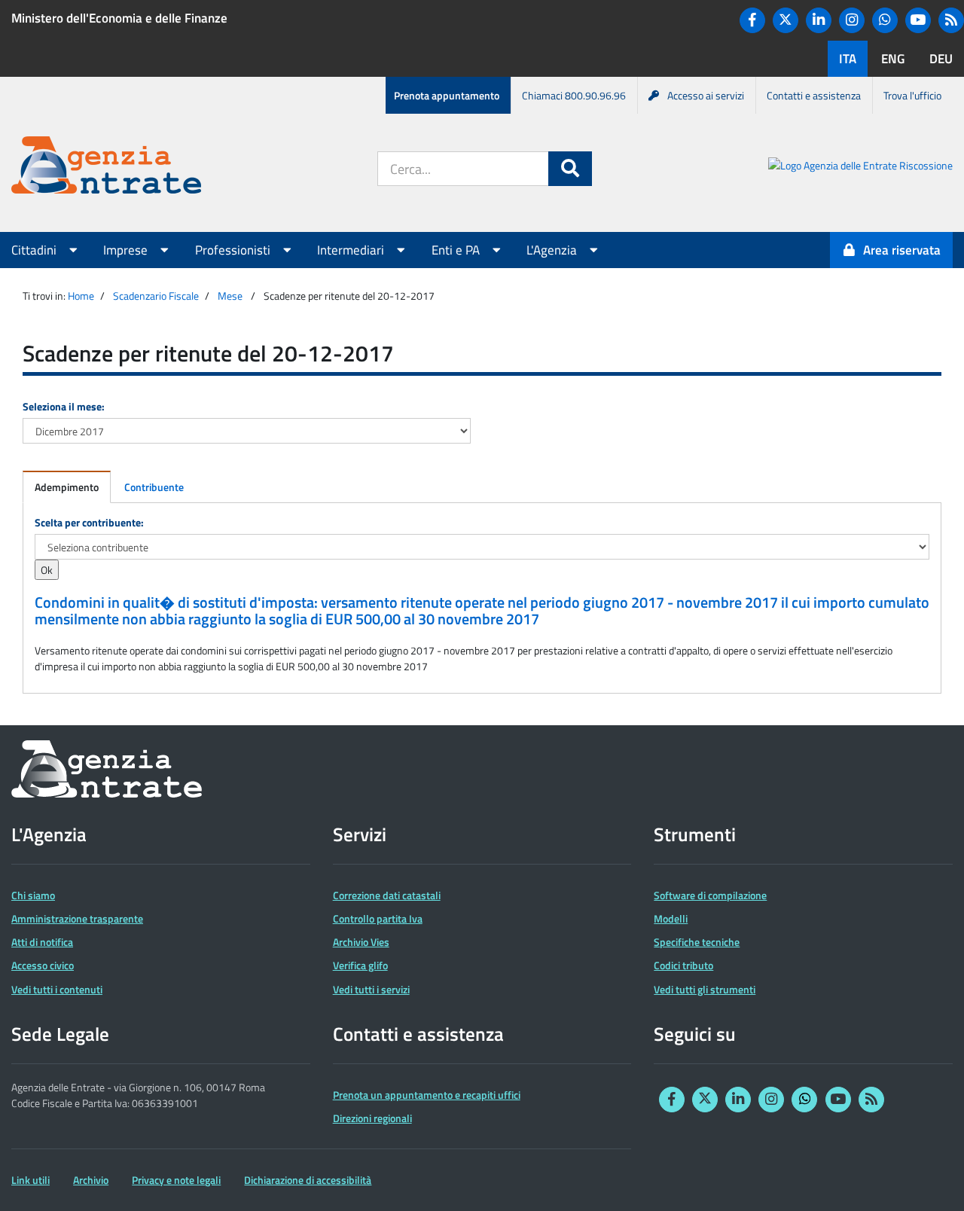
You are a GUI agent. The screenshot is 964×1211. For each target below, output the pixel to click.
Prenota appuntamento (446, 95)
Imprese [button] (127, 250)
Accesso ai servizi (705, 95)
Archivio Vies (361, 942)
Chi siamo (33, 895)
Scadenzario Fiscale (156, 296)
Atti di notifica (42, 942)
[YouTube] (918, 20)
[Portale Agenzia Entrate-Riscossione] (860, 167)
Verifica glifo (360, 965)
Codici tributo (683, 965)
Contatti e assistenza (814, 95)
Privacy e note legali (176, 1180)
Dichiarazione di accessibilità (307, 1180)
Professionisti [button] (234, 250)
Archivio (90, 1180)
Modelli (671, 918)
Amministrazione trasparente (77, 918)
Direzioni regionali (372, 1118)
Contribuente (154, 487)
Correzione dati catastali (387, 895)
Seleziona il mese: (64, 406)
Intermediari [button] (352, 250)
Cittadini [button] (35, 250)
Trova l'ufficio (912, 95)
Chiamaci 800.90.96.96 (574, 95)
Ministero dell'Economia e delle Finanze (119, 18)
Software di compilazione (710, 895)
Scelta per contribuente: (89, 522)
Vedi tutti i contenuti (56, 989)
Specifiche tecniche (697, 942)
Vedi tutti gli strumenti (704, 989)
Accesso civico (42, 965)
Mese (230, 296)
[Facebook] (752, 20)
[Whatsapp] (885, 20)
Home (81, 296)
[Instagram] (852, 20)
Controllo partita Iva (378, 918)
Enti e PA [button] (457, 250)
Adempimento (67, 487)
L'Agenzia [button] (553, 250)
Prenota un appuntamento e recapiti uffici (426, 1095)
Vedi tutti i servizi (371, 989)
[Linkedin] (818, 20)
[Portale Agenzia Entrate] (106, 167)
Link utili (30, 1180)
